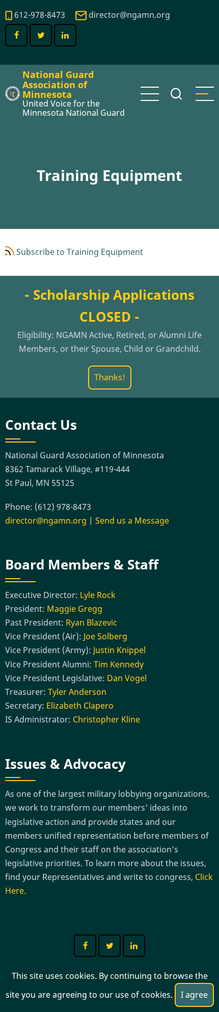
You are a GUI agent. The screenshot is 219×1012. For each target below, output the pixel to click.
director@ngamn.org (129, 14)
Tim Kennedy (119, 664)
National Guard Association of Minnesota (58, 84)
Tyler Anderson (77, 691)
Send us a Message (132, 520)
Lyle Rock (98, 595)
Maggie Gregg (74, 608)
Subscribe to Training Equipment (79, 251)
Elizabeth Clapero (80, 705)
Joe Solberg (105, 636)
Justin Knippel (119, 650)
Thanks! (109, 377)
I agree (194, 994)
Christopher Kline (106, 719)
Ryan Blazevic (91, 622)
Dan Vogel (127, 678)
